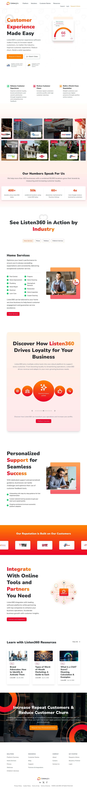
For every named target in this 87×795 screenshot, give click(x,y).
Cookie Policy (27, 786)
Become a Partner (74, 761)
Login (67, 6)
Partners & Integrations (35, 767)
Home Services (13, 314)
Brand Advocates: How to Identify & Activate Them (18, 671)
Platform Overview (44, 421)
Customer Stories (45, 3)
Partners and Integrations (16, 619)
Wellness (10, 767)
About (54, 757)
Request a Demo (74, 757)
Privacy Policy (18, 786)
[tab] (28, 240)
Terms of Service (45, 786)
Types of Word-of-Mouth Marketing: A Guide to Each (43, 671)
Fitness (9, 764)
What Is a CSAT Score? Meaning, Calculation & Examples (68, 672)
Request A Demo (75, 6)
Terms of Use (35, 786)
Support (62, 6)
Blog (29, 761)
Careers (55, 761)
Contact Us (56, 764)
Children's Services (13, 771)
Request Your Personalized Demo (44, 728)
